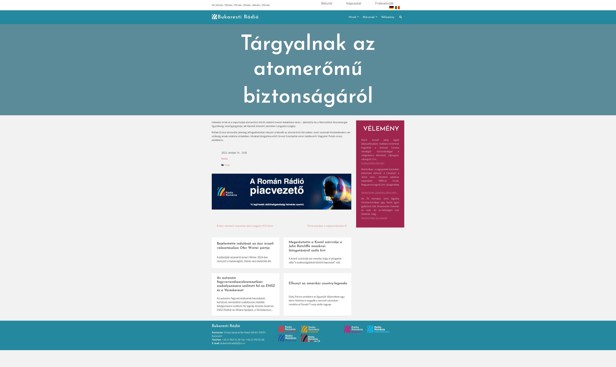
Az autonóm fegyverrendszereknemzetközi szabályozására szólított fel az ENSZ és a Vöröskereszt (246, 284)
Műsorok (369, 17)
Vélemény (387, 17)
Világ (226, 165)
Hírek (352, 17)
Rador (224, 158)
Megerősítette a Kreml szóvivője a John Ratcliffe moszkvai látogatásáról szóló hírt (315, 246)
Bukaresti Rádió (238, 17)
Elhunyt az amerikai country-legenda (318, 283)
